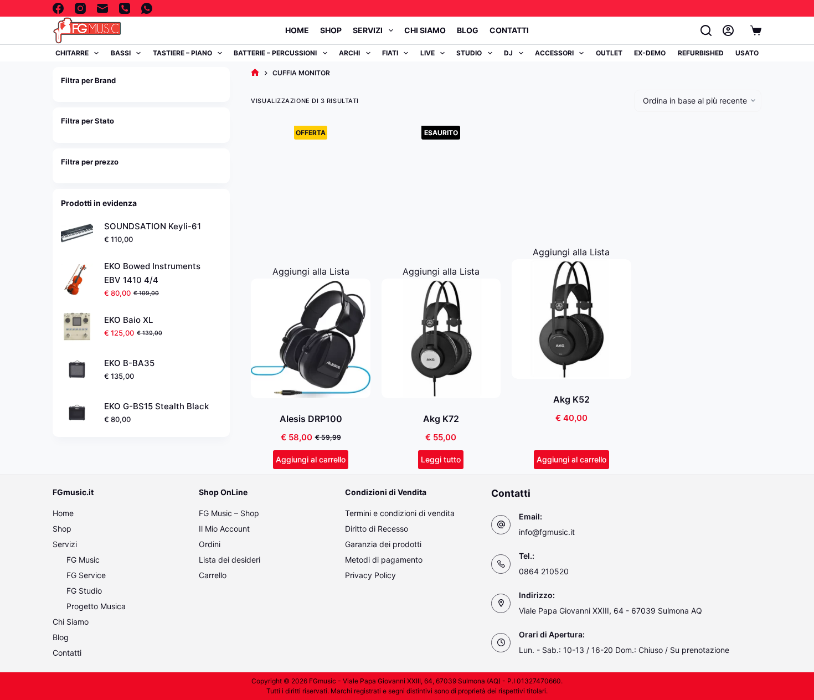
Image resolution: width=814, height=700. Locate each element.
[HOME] (255, 73)
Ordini (209, 544)
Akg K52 (571, 399)
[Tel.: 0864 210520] (501, 564)
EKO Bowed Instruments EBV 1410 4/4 (152, 273)
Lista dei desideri (229, 559)
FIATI (390, 53)
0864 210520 (544, 571)
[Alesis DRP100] (310, 338)
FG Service (86, 575)
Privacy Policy (370, 575)
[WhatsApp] (146, 8)
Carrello (212, 575)
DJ (508, 53)
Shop (331, 30)
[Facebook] (58, 8)
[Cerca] (706, 30)
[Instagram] (80, 8)
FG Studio (84, 590)
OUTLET (609, 53)
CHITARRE (72, 53)
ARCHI (349, 53)
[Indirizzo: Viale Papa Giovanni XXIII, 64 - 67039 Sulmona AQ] (501, 603)
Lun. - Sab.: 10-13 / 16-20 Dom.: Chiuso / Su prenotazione (624, 650)
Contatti (509, 30)
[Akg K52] (571, 318)
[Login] (728, 30)
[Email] (102, 8)
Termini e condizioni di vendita (400, 513)
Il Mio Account (224, 528)
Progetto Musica (96, 606)
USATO (747, 53)
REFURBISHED (701, 53)
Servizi (368, 30)
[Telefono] (124, 8)
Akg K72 (441, 418)
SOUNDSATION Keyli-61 (152, 226)
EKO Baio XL (128, 320)
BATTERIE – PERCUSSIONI (275, 53)
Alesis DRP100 (311, 418)
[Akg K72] (441, 338)
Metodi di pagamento (384, 559)
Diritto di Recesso (376, 528)
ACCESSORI (554, 53)
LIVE (427, 53)
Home (297, 30)
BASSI (121, 53)
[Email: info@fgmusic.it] (501, 524)
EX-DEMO (650, 53)
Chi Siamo (425, 30)
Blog (467, 30)
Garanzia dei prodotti (383, 544)
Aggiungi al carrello (311, 459)
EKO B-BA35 (129, 363)
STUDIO (469, 53)
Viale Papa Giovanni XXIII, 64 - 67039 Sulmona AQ (610, 610)
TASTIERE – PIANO (182, 53)
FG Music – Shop (229, 513)
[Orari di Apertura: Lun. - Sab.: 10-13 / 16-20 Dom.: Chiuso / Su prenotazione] (501, 642)
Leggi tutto (441, 459)
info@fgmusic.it (547, 532)
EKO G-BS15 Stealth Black (156, 406)
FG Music (83, 559)
